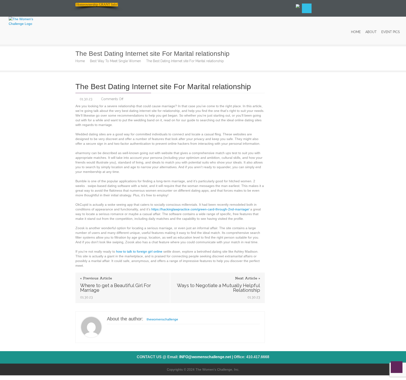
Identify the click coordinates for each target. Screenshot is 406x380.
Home (80, 61)
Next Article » (247, 278)
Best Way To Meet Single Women (115, 61)
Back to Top (396, 367)
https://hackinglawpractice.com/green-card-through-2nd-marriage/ (200, 209)
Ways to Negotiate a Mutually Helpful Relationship (218, 288)
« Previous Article (96, 278)
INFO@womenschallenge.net (205, 357)
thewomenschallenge (162, 319)
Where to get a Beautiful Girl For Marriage (115, 288)
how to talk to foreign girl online (139, 251)
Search (307, 8)
